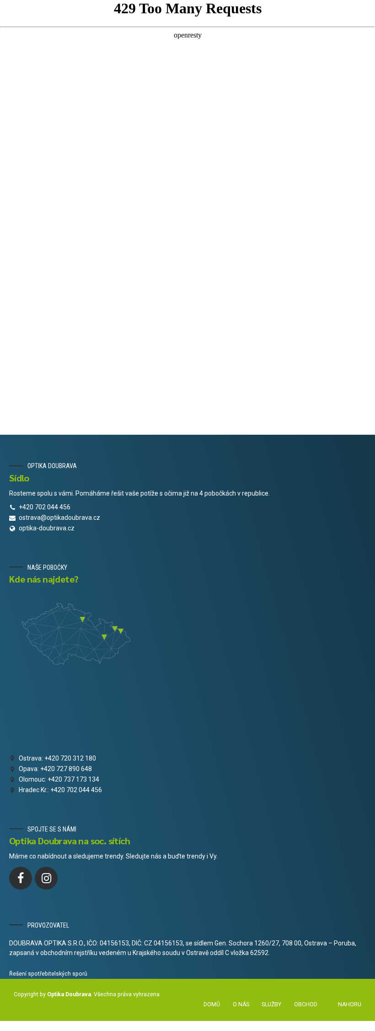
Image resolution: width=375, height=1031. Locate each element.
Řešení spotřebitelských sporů (48, 974)
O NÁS (241, 1004)
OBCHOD (305, 1004)
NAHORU (349, 1004)
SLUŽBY (271, 1004)
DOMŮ (212, 1004)
